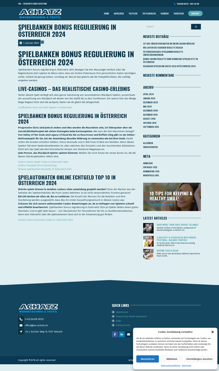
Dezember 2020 (150, 110)
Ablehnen (171, 359)
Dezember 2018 (150, 114)
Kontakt (195, 13)
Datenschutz (123, 325)
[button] (212, 332)
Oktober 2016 (149, 122)
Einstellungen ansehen (199, 359)
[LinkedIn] (122, 334)
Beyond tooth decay (167, 250)
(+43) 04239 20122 (34, 319)
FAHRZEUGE (179, 13)
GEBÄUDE (165, 13)
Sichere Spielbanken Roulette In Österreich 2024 (45, 169)
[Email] (129, 334)
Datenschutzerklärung (170, 365)
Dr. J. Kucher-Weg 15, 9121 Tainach (44, 331)
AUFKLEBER (119, 13)
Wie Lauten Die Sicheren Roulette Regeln (163, 47)
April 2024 (148, 94)
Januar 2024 (149, 98)
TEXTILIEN (133, 13)
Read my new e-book (161, 204)
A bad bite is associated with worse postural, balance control (176, 238)
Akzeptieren (148, 359)
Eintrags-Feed (150, 167)
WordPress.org (151, 175)
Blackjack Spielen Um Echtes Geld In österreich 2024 (169, 66)
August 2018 (149, 118)
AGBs (118, 320)
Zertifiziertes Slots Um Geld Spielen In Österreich (45, 107)
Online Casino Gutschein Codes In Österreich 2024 (45, 219)
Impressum (186, 365)
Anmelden (148, 163)
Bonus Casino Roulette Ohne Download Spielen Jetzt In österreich (170, 60)
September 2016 (151, 126)
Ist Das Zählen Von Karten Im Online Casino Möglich (169, 43)
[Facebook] (115, 334)
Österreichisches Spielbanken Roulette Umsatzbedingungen (163, 53)
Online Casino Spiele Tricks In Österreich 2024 (43, 161)
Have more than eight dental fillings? (177, 224)
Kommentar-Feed (151, 171)
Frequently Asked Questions (131, 316)
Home (106, 13)
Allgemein (148, 143)
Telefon (187, 3)
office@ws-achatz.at (36, 325)
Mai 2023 (147, 106)
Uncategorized (150, 147)
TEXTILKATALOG (149, 13)
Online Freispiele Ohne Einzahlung (37, 165)
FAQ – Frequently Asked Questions (32, 3)
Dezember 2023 (150, 102)
